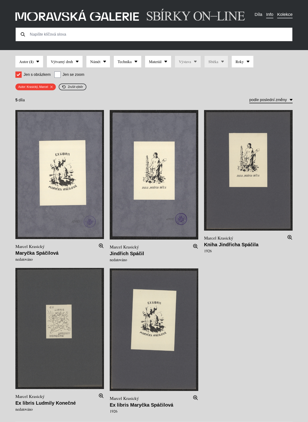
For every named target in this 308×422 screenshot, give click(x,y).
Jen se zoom (73, 74)
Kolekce (285, 14)
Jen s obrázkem (37, 74)
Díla (258, 14)
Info (269, 14)
